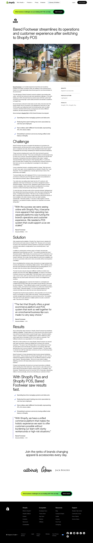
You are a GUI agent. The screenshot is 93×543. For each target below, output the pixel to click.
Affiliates (41, 522)
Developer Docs (43, 511)
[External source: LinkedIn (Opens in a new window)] (84, 533)
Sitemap (48, 534)
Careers (24, 516)
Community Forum (76, 513)
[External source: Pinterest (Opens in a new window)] (68, 536)
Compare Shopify (60, 513)
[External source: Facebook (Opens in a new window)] (68, 533)
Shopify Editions (27, 513)
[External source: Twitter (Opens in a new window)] (71, 533)
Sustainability (26, 524)
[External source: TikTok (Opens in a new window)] (81, 533)
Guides (57, 516)
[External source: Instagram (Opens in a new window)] (77, 533)
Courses (58, 519)
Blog (57, 511)
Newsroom (25, 522)
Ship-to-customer (33, 272)
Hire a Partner (75, 516)
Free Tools (58, 522)
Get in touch (82, 2)
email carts (22, 282)
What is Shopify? (27, 511)
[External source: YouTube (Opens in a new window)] (74, 533)
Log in (73, 2)
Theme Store (42, 513)
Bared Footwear (17, 87)
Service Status (75, 519)
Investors (25, 519)
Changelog (58, 524)
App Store (41, 516)
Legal (32, 534)
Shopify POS (25, 113)
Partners (41, 519)
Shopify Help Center (77, 511)
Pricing (36, 2)
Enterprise (42, 2)
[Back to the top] (7, 508)
